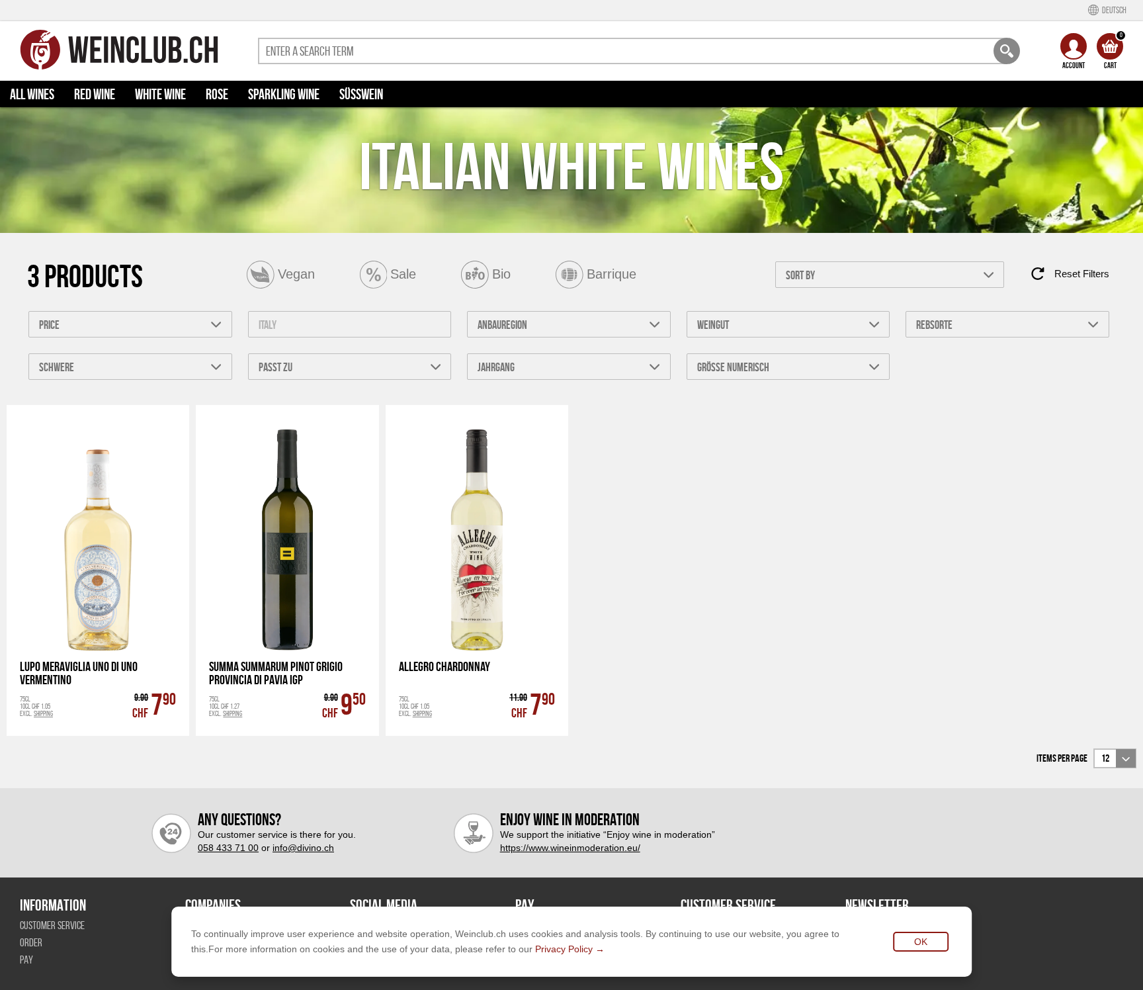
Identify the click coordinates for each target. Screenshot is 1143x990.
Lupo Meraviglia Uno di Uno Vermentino (79, 673)
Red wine (94, 94)
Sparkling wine (283, 94)
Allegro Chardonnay (444, 667)
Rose (217, 94)
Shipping (43, 713)
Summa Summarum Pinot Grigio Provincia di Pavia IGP (276, 673)
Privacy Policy (564, 949)
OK (920, 941)
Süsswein (361, 94)
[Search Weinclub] (1007, 51)
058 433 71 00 (228, 847)
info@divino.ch (303, 847)
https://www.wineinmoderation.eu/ (570, 847)
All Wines (32, 94)
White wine (160, 94)
